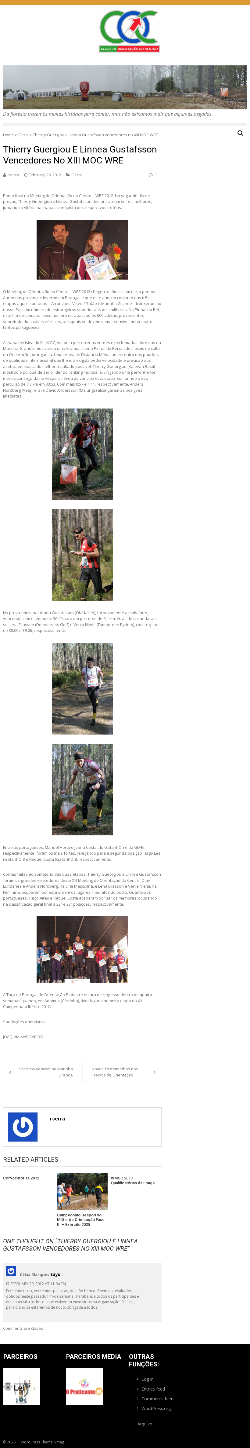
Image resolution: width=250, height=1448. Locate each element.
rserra (13, 175)
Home (8, 134)
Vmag (59, 1442)
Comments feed (157, 1399)
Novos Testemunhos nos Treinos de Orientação (115, 1072)
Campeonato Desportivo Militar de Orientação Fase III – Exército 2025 (81, 1220)
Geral (23, 134)
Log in (147, 1379)
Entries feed (153, 1389)
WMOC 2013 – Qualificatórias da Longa (133, 1180)
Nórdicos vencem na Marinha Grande (46, 1072)
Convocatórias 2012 (21, 1178)
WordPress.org (156, 1408)
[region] (125, 87)
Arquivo (145, 1424)
